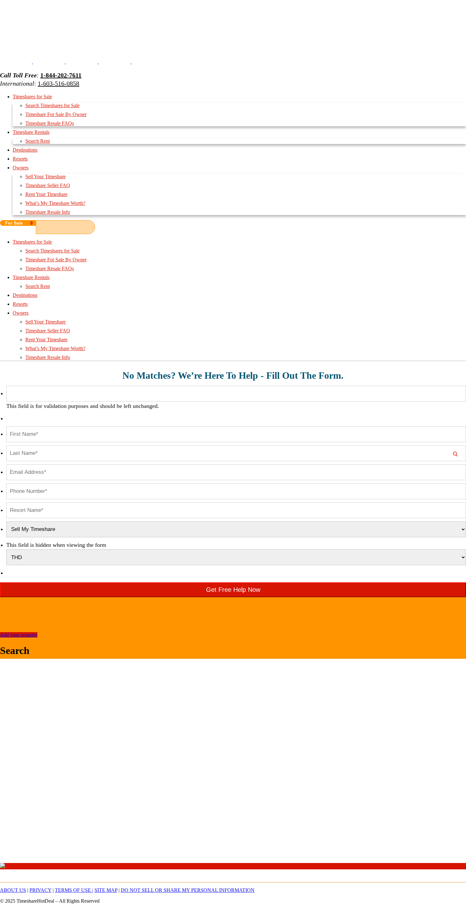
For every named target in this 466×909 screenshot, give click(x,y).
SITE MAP (105, 890)
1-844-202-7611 (60, 75)
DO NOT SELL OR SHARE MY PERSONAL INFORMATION (188, 890)
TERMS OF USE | (74, 890)
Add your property (18, 635)
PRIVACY (40, 890)
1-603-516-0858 (58, 83)
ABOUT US (13, 890)
